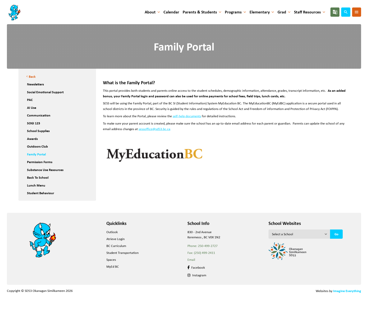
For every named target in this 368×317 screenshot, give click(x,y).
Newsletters (35, 84)
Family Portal (36, 154)
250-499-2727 (208, 246)
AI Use (31, 107)
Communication (38, 115)
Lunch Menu (36, 185)
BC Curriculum (116, 246)
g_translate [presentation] (335, 12)
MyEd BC (112, 266)
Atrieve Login (115, 239)
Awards (32, 138)
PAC (30, 99)
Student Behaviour (40, 193)
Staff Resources (307, 12)
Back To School (37, 177)
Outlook (112, 232)
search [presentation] (345, 12)
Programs (233, 12)
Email (191, 259)
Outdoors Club (37, 146)
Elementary (260, 12)
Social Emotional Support (45, 92)
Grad (282, 12)
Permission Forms (39, 161)
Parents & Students (200, 12)
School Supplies (38, 130)
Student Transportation (122, 252)
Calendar (171, 12)
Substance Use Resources (45, 169)
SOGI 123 (33, 123)
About (150, 12)
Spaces (111, 259)
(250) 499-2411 (204, 252)
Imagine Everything (347, 290)
